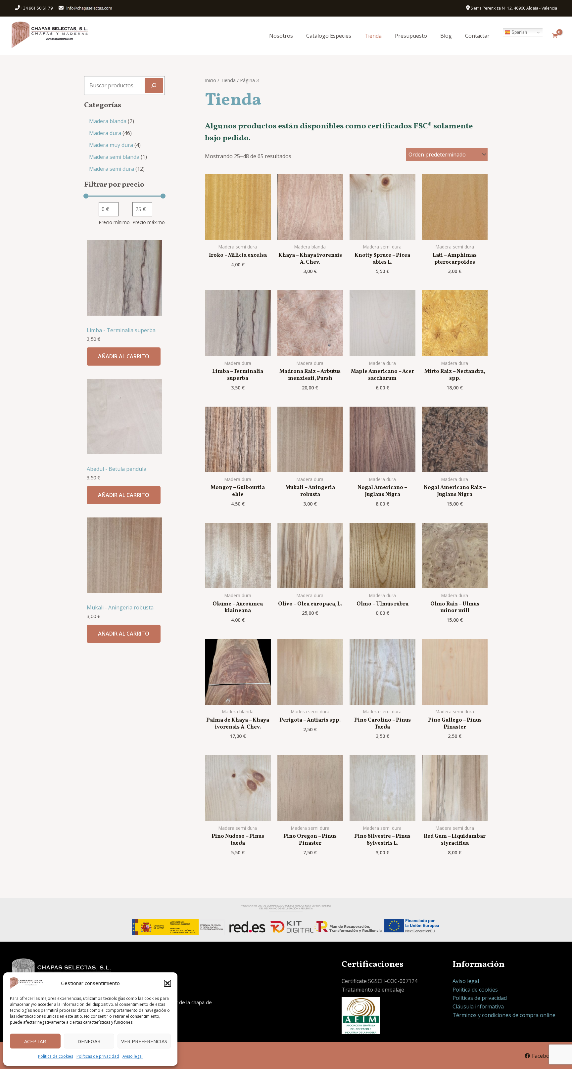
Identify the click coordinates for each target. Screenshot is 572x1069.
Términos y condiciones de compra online (504, 1015)
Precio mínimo (114, 222)
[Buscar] (154, 85)
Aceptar (35, 1041)
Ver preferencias (144, 1041)
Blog (446, 35)
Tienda (373, 35)
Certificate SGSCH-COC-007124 (379, 981)
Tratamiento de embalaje (373, 989)
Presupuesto (411, 35)
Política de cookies (55, 1056)
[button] (167, 983)
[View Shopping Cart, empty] (554, 35)
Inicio (210, 80)
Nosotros (281, 35)
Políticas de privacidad (97, 1056)
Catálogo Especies (328, 35)
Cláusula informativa (478, 1006)
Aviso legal (132, 1056)
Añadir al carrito (123, 356)
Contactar (477, 35)
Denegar (89, 1041)
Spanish (518, 32)
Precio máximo (148, 222)
